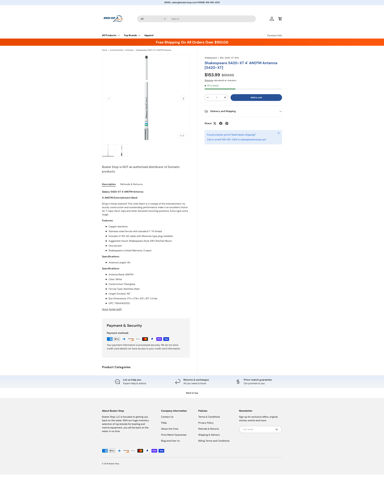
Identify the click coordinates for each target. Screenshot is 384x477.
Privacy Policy (206, 422)
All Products (109, 35)
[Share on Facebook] (221, 123)
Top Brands (130, 35)
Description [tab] (109, 184)
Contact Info (274, 35)
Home (104, 50)
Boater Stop (114, 463)
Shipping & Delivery (209, 434)
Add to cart (256, 97)
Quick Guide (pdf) (112, 309)
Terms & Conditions (209, 416)
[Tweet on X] (215, 123)
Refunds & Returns (208, 428)
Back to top (192, 393)
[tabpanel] (146, 250)
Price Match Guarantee (173, 434)
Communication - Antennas (121, 50)
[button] (280, 18)
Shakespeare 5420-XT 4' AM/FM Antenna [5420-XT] (154, 50)
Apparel (148, 35)
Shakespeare (211, 57)
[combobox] (196, 18)
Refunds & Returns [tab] (131, 184)
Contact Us (167, 416)
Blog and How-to (170, 440)
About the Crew (169, 428)
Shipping (209, 80)
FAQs (164, 422)
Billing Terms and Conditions (214, 440)
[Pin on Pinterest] (227, 123)
